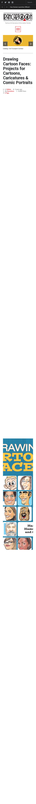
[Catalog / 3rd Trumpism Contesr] (18, 40)
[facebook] (2, 2)
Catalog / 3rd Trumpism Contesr (13, 48)
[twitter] (5, 2)
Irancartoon (10, 91)
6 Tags (7, 93)
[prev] (5, 44)
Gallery (9, 89)
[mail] (9, 2)
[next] (30, 44)
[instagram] (12, 2)
